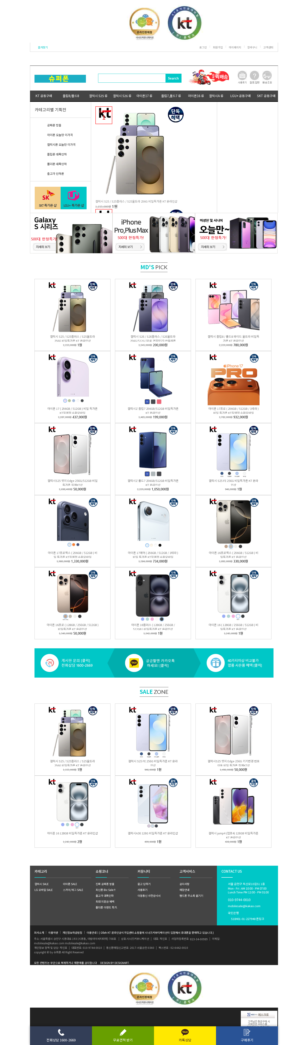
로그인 (203, 47)
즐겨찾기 (43, 47)
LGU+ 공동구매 (240, 95)
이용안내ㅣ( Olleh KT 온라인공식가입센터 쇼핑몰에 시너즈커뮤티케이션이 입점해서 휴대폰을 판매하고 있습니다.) (150, 932)
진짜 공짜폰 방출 (105, 884)
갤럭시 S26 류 (122, 95)
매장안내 (184, 890)
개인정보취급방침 (72, 932)
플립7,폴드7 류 (171, 95)
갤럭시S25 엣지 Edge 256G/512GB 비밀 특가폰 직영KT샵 (73, 482)
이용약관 (53, 932)
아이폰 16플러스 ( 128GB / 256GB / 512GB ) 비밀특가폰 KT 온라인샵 (153, 627)
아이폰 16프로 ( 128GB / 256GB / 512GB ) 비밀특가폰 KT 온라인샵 (73, 627)
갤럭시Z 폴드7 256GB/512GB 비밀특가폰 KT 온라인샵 (153, 482)
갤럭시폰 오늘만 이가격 (61, 144)
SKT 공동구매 (266, 95)
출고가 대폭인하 (105, 895)
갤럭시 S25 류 (98, 95)
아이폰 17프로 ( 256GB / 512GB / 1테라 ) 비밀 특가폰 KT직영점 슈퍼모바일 (233, 410)
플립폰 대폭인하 (57, 154)
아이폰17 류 (144, 95)
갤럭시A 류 (216, 95)
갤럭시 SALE (41, 884)
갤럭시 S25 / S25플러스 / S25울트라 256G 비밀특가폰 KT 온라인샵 (136, 201)
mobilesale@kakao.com (244, 906)
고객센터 (268, 47)
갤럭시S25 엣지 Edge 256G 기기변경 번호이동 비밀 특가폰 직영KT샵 (234, 763)
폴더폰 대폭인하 (57, 164)
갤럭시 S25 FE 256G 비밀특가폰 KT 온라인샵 (233, 482)
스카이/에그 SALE (73, 890)
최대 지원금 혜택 (105, 901)
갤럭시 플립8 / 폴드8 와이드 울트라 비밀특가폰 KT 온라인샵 (233, 338)
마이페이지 (235, 47)
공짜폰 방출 (54, 125)
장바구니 (252, 47)
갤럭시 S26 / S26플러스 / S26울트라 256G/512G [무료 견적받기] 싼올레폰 (153, 338)
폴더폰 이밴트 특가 (106, 907)
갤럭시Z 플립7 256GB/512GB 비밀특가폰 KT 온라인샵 (153, 410)
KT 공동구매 (43, 95)
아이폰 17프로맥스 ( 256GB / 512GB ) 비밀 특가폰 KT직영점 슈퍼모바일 (72, 555)
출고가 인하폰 (55, 173)
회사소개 (39, 932)
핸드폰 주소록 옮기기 (191, 895)
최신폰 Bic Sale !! (105, 890)
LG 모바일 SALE (43, 890)
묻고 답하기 (144, 884)
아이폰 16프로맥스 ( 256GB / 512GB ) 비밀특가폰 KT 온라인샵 (233, 555)
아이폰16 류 (196, 95)
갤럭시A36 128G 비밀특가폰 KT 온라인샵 (153, 833)
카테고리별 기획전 (50, 109)
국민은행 (246, 916)
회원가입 (218, 47)
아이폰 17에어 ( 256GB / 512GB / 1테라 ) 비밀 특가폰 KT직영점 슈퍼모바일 (153, 555)
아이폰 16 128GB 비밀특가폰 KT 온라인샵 (72, 833)
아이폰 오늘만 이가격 (60, 135)
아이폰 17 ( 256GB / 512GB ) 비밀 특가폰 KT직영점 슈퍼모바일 (72, 410)
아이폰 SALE (70, 884)
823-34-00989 (199, 939)
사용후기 (142, 890)
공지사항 (184, 884)
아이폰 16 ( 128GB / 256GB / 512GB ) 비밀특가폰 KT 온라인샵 (233, 627)
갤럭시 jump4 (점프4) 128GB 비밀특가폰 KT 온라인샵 (233, 835)
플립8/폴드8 (71, 95)
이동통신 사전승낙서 (149, 895)
